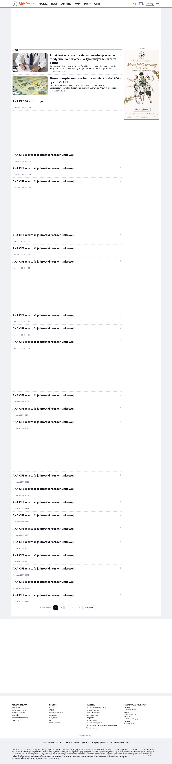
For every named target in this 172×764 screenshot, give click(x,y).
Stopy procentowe (92, 715)
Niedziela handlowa (18, 713)
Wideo (97, 4)
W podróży (66, 4)
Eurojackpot (16, 707)
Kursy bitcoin (53, 718)
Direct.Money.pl (129, 723)
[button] (141, 3)
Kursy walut (90, 718)
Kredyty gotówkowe (130, 710)
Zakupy (87, 4)
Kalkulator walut (91, 720)
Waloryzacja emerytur (19, 710)
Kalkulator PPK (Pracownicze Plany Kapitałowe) (101, 725)
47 (80, 607)
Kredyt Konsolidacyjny (131, 719)
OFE (50, 720)
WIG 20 (51, 707)
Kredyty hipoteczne (130, 714)
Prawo (54, 4)
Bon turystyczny (54, 723)
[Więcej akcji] (120, 54)
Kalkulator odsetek (92, 710)
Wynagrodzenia (91, 728)
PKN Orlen (15, 720)
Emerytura (43, 4)
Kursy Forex (53, 715)
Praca (77, 4)
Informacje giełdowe (56, 713)
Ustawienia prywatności (119, 742)
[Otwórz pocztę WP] (134, 4)
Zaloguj (150, 4)
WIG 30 (51, 710)
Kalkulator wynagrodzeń (94, 723)
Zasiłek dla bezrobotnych (20, 718)
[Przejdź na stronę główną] (15, 5)
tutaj (57, 759)
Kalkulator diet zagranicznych (96, 707)
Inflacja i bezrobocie (93, 713)
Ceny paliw (15, 715)
